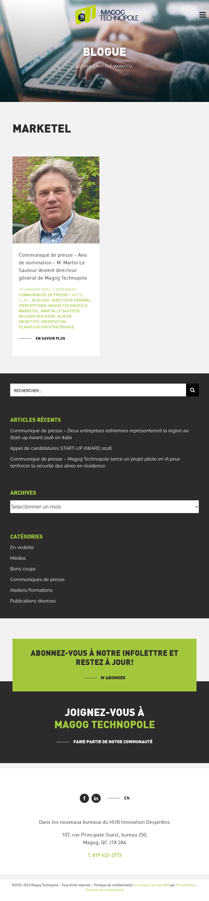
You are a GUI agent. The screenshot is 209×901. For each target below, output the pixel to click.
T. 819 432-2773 (105, 855)
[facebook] (84, 798)
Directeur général (71, 300)
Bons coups (23, 568)
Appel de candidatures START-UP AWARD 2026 (61, 448)
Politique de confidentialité (104, 890)
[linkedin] (96, 798)
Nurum (64, 316)
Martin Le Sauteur (60, 311)
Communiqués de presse (43, 295)
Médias (18, 558)
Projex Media (185, 885)
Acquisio (40, 300)
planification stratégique (46, 327)
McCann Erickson (37, 316)
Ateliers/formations (31, 590)
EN (126, 798)
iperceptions (32, 305)
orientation (53, 321)
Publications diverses (33, 601)
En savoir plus (50, 339)
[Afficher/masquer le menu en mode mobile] (203, 15)
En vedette (22, 547)
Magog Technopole (68, 305)
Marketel (29, 311)
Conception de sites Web (152, 885)
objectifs (29, 321)
